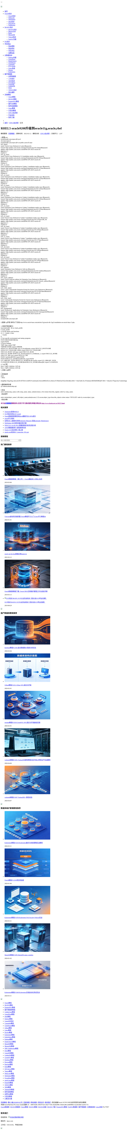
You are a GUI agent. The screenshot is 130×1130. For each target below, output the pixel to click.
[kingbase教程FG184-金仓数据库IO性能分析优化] (27, 644)
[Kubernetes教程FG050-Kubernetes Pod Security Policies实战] (27, 914)
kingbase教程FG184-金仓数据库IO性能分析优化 (20, 647)
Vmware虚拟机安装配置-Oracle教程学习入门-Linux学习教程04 (25, 516)
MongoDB (11, 35)
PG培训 (7, 41)
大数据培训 (8, 55)
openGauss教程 (9, 1080)
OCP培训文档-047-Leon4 (13, 414)
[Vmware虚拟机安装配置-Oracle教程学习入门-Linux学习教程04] (27, 513)
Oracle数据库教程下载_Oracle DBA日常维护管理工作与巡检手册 (26, 591)
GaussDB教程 (9, 1053)
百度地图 (27, 1102)
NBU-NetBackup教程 (11, 1048)
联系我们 (48, 1102)
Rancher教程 (9, 1064)
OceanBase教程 (9, 1078)
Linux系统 (11, 68)
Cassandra (11, 64)
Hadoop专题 (12, 57)
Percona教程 (8, 1062)
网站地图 (34, 1102)
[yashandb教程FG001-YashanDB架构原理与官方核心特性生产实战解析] (27, 756)
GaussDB (11, 84)
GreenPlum (11, 59)
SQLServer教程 (9, 1069)
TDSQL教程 (9, 1085)
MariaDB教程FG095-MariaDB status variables (19, 955)
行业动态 (11, 115)
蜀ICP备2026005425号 (15, 1102)
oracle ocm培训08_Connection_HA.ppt (17, 432)
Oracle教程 (11, 97)
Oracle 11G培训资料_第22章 (14, 430)
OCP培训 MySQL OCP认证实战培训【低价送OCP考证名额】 (25, 602)
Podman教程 (9, 1039)
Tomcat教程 (8, 1071)
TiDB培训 (11, 81)
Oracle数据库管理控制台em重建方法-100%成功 (20, 416)
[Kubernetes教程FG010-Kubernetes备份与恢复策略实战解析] (27, 839)
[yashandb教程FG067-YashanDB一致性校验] (27, 793)
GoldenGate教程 (10, 1012)
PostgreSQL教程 (13, 101)
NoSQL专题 (12, 39)
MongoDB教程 (9, 1046)
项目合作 (41, 1102)
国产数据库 (8, 74)
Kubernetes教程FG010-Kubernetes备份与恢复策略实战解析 (24, 843)
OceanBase (11, 82)
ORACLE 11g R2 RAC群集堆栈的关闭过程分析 (20, 425)
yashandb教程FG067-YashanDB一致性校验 (18, 797)
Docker (10, 70)
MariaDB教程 (9, 1044)
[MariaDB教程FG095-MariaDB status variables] (27, 951)
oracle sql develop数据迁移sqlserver (16, 554)
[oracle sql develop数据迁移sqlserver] (27, 550)
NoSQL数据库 (72, 1107)
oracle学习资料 (9, 418)
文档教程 (8, 94)
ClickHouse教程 (10, 1025)
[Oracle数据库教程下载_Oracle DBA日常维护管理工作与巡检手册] (27, 587)
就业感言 (11, 48)
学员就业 (8, 44)
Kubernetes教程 (9, 1035)
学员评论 (11, 50)
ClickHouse (12, 63)
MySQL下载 (51, 1107)
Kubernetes (11, 72)
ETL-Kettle (11, 66)
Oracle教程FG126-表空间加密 (14, 880)
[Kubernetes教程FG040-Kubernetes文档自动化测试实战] (27, 989)
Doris (10, 88)
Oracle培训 (8, 13)
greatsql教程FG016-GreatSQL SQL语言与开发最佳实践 (22, 722)
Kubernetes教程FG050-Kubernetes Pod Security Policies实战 (23, 917)
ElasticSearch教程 (10, 1041)
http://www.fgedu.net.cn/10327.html (53, 403)
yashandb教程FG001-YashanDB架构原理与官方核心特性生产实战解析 (28, 760)
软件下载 (11, 117)
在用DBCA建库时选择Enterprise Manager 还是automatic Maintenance (27, 421)
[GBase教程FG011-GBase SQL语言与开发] (27, 681)
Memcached (12, 31)
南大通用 (11, 92)
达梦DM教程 (9, 1094)
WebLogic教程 (9, 1073)
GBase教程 (8, 1028)
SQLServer (11, 23)
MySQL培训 (9, 27)
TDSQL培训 (12, 90)
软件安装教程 (13, 106)
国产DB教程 (12, 103)
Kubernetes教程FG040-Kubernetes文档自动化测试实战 (22, 992)
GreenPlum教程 (9, 1014)
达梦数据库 (12, 76)
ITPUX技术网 (13, 113)
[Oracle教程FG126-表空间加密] (27, 876)
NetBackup (11, 25)
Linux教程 (11, 108)
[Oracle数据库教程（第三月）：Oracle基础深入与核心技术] (27, 475)
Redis (10, 33)
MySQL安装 (42, 1107)
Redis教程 (8, 1067)
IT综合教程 (12, 110)
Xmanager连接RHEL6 (12, 411)
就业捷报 (11, 46)
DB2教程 (8, 1016)
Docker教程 (8, 1032)
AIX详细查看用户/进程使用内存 (15, 427)
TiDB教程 (8, 1087)
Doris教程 (8, 1051)
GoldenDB (11, 86)
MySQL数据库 (15, 1107)
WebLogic (11, 18)
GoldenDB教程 (9, 1055)
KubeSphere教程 (10, 1037)
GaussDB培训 (9, 1021)
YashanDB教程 (9, 1089)
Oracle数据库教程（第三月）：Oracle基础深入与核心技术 (23, 479)
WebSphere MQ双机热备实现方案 (16, 423)
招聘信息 (11, 53)
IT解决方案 (8, 1098)
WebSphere (11, 19)
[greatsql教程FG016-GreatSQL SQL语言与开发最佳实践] (27, 719)
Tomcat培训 (12, 37)
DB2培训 (11, 21)
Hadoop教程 (8, 1019)
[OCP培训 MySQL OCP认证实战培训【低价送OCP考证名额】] (26, 598)
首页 (6, 11)
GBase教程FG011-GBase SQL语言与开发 (18, 685)
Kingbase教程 (9, 1060)
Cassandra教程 (9, 1023)
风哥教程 (11, 133)
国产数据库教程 (10, 1010)
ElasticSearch (12, 61)
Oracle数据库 (5, 1107)
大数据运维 (91, 1107)
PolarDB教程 (9, 1082)
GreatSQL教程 (9, 1057)
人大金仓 (11, 78)
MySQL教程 (12, 99)
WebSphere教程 (10, 1076)
